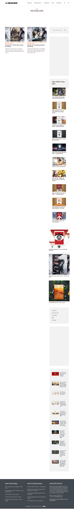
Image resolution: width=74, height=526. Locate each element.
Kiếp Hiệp (7, 42)
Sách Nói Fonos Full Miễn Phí (58, 166)
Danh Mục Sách (37, 2)
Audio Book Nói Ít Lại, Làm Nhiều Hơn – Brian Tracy (13, 487)
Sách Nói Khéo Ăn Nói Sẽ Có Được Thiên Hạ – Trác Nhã (58, 208)
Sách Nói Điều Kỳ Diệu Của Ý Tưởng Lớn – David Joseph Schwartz (14, 491)
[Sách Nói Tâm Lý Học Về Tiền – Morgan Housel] (59, 133)
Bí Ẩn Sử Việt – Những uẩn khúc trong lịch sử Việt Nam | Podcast (58, 179)
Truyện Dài (18, 42)
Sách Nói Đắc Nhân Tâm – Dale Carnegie (35, 500)
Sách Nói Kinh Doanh (34, 483)
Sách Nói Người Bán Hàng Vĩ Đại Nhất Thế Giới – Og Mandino (36, 493)
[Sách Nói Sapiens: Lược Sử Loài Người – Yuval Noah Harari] (59, 105)
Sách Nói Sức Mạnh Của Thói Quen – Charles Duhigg (13, 500)
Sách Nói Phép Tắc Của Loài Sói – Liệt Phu (13, 496)
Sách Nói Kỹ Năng (11, 483)
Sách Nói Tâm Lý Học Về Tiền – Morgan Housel (59, 139)
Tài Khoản (58, 2)
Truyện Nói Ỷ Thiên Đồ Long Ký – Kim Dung (14, 45)
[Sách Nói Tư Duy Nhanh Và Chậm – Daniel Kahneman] (59, 120)
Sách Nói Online (28, 506)
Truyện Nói (46, 2)
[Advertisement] (59, 56)
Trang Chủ (29, 2)
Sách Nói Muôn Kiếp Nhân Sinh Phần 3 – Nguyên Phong (59, 153)
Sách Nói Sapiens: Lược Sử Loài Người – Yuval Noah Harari (58, 111)
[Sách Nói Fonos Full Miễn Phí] (59, 161)
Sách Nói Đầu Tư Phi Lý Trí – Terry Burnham (58, 221)
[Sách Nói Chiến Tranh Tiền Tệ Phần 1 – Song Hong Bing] (59, 188)
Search (65, 30)
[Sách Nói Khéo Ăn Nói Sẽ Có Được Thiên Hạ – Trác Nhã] (59, 202)
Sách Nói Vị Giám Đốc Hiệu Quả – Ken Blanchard (36, 486)
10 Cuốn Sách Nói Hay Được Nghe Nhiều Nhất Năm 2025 (58, 97)
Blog (53, 2)
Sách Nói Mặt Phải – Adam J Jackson (12, 494)
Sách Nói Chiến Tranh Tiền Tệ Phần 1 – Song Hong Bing (59, 193)
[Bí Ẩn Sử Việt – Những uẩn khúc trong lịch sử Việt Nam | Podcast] (59, 173)
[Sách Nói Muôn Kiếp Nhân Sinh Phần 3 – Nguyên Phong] (59, 147)
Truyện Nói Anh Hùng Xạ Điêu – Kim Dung (36, 45)
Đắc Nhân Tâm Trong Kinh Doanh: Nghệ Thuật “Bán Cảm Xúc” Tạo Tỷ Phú (36, 490)
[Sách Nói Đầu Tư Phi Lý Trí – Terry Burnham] (59, 215)
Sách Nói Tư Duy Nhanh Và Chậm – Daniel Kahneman (58, 126)
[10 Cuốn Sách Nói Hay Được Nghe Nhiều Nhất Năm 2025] (59, 91)
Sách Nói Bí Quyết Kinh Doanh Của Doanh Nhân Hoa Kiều (36, 497)
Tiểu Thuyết (12, 42)
